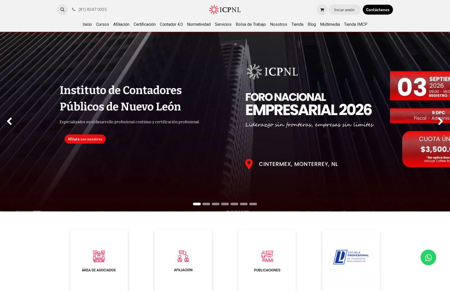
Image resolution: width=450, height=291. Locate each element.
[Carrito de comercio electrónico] (322, 9)
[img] (18, 122)
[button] (62, 9)
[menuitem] (87, 24)
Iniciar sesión (344, 9)
